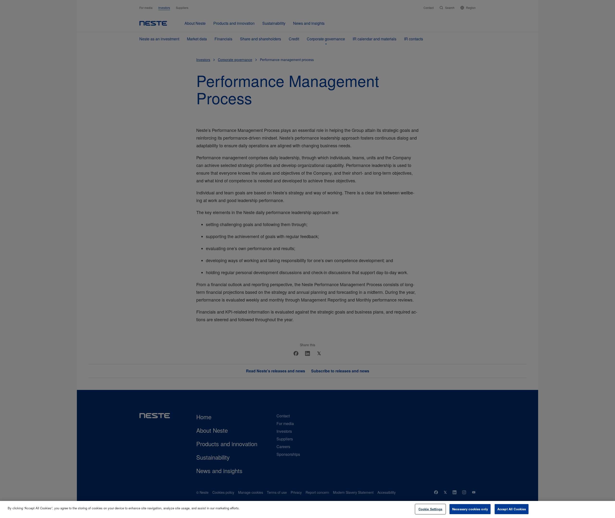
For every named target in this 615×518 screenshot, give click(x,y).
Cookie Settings (430, 509)
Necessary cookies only (470, 509)
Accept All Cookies (511, 509)
